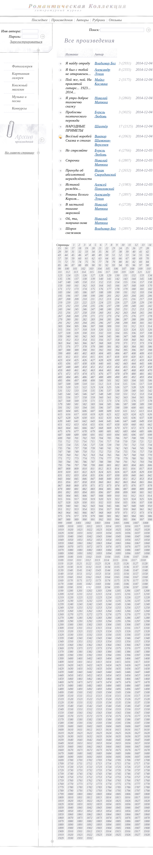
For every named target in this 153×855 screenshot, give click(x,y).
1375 (118, 648)
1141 (79, 570)
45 (73, 255)
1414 (108, 661)
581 (76, 404)
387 (60, 350)
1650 (70, 743)
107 (124, 268)
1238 (146, 600)
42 (147, 251)
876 (133, 485)
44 (66, 255)
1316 (127, 627)
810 (84, 468)
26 (134, 248)
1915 (118, 831)
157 (141, 282)
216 (133, 299)
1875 (118, 817)
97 (141, 265)
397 (141, 350)
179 (125, 289)
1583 (99, 719)
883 (92, 489)
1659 (60, 746)
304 (68, 326)
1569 (60, 716)
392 (101, 350)
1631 (80, 736)
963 (60, 512)
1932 (89, 838)
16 (66, 248)
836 (101, 475)
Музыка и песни (19, 99)
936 (133, 502)
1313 (98, 627)
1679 (60, 753)
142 (117, 278)
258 (84, 312)
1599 (60, 726)
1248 (146, 604)
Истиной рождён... (73, 186)
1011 (80, 526)
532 (68, 390)
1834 (108, 804)
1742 (89, 773)
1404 (108, 658)
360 (133, 339)
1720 (70, 766)
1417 (137, 661)
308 (101, 326)
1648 (146, 739)
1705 (118, 760)
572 (101, 400)
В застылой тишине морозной (75, 208)
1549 (60, 709)
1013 (98, 526)
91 (100, 265)
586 (117, 404)
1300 (70, 624)
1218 (146, 594)
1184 (107, 583)
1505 (118, 692)
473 (76, 373)
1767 (137, 780)
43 (59, 255)
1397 (137, 655)
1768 (146, 780)
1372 (89, 648)
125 (76, 275)
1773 (99, 783)
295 (92, 322)
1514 (108, 695)
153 (109, 282)
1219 (60, 597)
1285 (118, 617)
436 (68, 363)
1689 (60, 756)
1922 (89, 834)
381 (109, 346)
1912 (89, 831)
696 (133, 434)
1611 (80, 729)
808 (68, 468)
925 (141, 499)
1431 (80, 668)
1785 (118, 787)
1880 (70, 821)
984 (133, 516)
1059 (60, 543)
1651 (80, 743)
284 (101, 319)
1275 (118, 614)
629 (76, 417)
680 (101, 431)
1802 (89, 794)
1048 (146, 536)
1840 (70, 807)
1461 (80, 678)
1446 (127, 672)
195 (60, 295)
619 (92, 414)
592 (68, 407)
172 (68, 289)
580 (68, 404)
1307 (137, 624)
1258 (146, 607)
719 (125, 441)
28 (147, 248)
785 (76, 461)
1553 (99, 709)
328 (68, 333)
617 (76, 414)
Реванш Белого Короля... (77, 196)
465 (109, 370)
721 (141, 441)
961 (141, 509)
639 (60, 421)
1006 (126, 522)
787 (92, 461)
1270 (70, 614)
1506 (127, 692)
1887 (137, 821)
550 (117, 394)
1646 (127, 739)
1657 (137, 743)
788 (101, 461)
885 (109, 489)
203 (125, 295)
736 (68, 448)
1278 (146, 614)
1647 (137, 739)
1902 (89, 827)
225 (109, 302)
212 (100, 299)
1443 (99, 672)
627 (60, 417)
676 (68, 431)
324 (133, 329)
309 (109, 326)
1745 (118, 773)
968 (101, 512)
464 (101, 370)
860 (101, 482)
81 (127, 261)
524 (101, 387)
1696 (127, 756)
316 (68, 329)
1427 (137, 665)
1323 (99, 631)
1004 (107, 522)
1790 (70, 790)
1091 (80, 553)
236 (101, 305)
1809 (60, 797)
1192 (88, 587)
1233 (99, 600)
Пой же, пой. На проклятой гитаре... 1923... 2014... (78, 86)
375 (60, 346)
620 (101, 414)
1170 (70, 580)
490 (117, 377)
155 (125, 282)
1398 (146, 655)
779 (125, 458)
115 (91, 272)
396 (133, 350)
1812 (89, 797)
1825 (118, 800)
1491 (80, 689)
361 (141, 339)
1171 (79, 580)
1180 (70, 583)
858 (84, 482)
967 (92, 512)
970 (117, 512)
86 (66, 265)
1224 (108, 597)
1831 (80, 804)
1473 (99, 682)
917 (76, 499)
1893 (99, 824)
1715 (118, 763)
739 (92, 448)
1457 (137, 675)
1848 (146, 807)
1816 (127, 797)
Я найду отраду (78, 63)
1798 (146, 790)
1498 (146, 689)
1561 (80, 712)
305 (76, 326)
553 (141, 394)
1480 (70, 685)
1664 (108, 746)
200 (101, 295)
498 (84, 380)
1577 (137, 716)
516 (133, 383)
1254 (108, 607)
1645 (118, 739)
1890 (70, 824)
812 (100, 468)
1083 (99, 550)
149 (76, 282)
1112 (88, 560)
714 (84, 441)
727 (92, 444)
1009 (60, 526)
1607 (137, 726)
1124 (107, 563)
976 (68, 516)
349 (141, 336)
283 (92, 319)
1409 (60, 661)
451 (92, 366)
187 (92, 292)
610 (117, 411)
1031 (80, 533)
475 (92, 373)
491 (125, 377)
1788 (146, 787)
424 (68, 360)
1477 (137, 682)
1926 (127, 834)
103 (91, 268)
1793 (99, 790)
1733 (99, 770)
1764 (108, 780)
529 (141, 387)
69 (141, 258)
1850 (70, 811)
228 (133, 302)
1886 (127, 821)
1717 (137, 763)
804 (133, 465)
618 (84, 414)
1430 (70, 668)
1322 (89, 631)
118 (115, 272)
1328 (146, 631)
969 (109, 512)
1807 (137, 794)
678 (84, 431)
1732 (89, 770)
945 (109, 505)
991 (92, 519)
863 (125, 482)
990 (84, 519)
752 (101, 451)
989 (76, 519)
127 (92, 275)
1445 (118, 672)
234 (84, 305)
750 (84, 451)
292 (68, 322)
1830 (70, 804)
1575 (118, 716)
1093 (99, 553)
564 (133, 397)
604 (68, 411)
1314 (108, 627)
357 (109, 339)
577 (141, 400)
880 (68, 489)
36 (107, 251)
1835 (118, 804)
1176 (126, 580)
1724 (108, 766)
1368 (146, 644)
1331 (80, 634)
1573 (99, 716)
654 (84, 424)
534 (84, 390)
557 (76, 397)
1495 (118, 689)
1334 (108, 634)
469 (141, 370)
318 (84, 329)
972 (133, 512)
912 (133, 495)
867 (60, 485)
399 (60, 353)
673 (141, 427)
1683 (99, 753)
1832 (89, 804)
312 (133, 326)
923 (125, 499)
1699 (60, 760)
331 (92, 333)
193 (141, 292)
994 (117, 519)
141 (109, 278)
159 (60, 285)
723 (60, 444)
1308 (146, 624)
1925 (118, 834)
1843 (99, 807)
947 (125, 505)
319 (92, 329)
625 (141, 414)
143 (125, 278)
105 (107, 268)
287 (125, 319)
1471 (80, 682)
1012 (89, 526)
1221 (80, 597)
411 (60, 356)
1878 (146, 817)
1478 (146, 682)
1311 (80, 627)
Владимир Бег (105, 63)
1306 (127, 624)
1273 (99, 614)
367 (92, 343)
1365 (118, 644)
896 (101, 492)
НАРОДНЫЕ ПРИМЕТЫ (75, 128)
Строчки (72, 160)
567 (60, 400)
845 (76, 478)
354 (84, 339)
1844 (108, 807)
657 (109, 424)
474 (84, 373)
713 (76, 441)
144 (133, 278)
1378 (146, 648)
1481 (80, 685)
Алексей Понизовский (104, 186)
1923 (99, 834)
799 (92, 465)
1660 (70, 746)
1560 (70, 712)
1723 (99, 766)
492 (133, 377)
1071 (80, 546)
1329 (60, 634)
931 (92, 502)
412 (68, 356)
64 (107, 258)
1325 (118, 631)
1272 (89, 614)
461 (76, 370)
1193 (98, 587)
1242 (89, 604)
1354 (108, 641)
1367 (137, 644)
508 (68, 383)
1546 (127, 705)
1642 (89, 739)
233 (76, 305)
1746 (127, 773)
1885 (118, 821)
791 (125, 461)
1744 (108, 773)
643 (92, 421)
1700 (70, 760)
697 (141, 434)
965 (76, 512)
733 (141, 444)
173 (76, 289)
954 (84, 509)
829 (141, 472)
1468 (146, 678)
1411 (80, 661)
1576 (127, 716)
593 (76, 407)
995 (125, 519)
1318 (146, 627)
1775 (118, 783)
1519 (60, 699)
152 (101, 282)
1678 (146, 750)
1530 (70, 702)
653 (76, 424)
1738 (146, 770)
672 (133, 427)
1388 (146, 651)
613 (141, 411)
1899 (60, 827)
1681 (80, 753)
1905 (118, 827)
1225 (118, 597)
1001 (78, 522)
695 (125, 434)
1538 (146, 702)
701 (76, 438)
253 (141, 309)
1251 (80, 607)
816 (133, 468)
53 (127, 255)
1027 (137, 529)
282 (84, 319)
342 (84, 336)
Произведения (62, 20)
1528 (146, 699)
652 (68, 424)
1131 (79, 566)
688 (68, 434)
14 (150, 244)
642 (84, 421)
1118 (143, 560)
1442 (89, 672)
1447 (137, 672)
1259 (60, 611)
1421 (80, 665)
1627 (137, 733)
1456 (127, 675)
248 (101, 309)
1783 (99, 787)
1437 (137, 668)
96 (134, 265)
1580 (70, 719)
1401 (80, 658)
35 (100, 251)
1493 (99, 689)
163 (92, 285)
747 (60, 451)
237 (109, 305)
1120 (70, 563)
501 (109, 380)
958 (117, 509)
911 (125, 495)
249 (109, 309)
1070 (70, 546)
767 (125, 455)
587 (125, 404)
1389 (60, 655)
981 (109, 516)
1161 (79, 577)
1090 (70, 553)
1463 (99, 678)
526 (117, 387)
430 (117, 360)
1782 (89, 787)
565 (141, 397)
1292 (89, 621)
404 (101, 353)
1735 (118, 770)
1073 (99, 546)
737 (76, 448)
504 (133, 380)
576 (133, 400)
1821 (80, 800)
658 (117, 424)
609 (109, 411)
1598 (146, 722)
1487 (137, 685)
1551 (80, 709)
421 (141, 356)
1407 (137, 658)
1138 (145, 566)
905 (76, 495)
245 (76, 309)
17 (73, 248)
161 (76, 285)
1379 (60, 651)
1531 (80, 702)
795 (60, 465)
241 (141, 305)
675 (60, 431)
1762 (89, 780)
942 (84, 505)
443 (125, 363)
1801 (80, 794)
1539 (60, 705)
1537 (137, 702)
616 (68, 414)
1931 (80, 838)
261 (109, 312)
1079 (60, 550)
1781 (80, 787)
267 (60, 316)
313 (141, 326)
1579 (60, 719)
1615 (118, 729)
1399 (60, 658)
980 (101, 516)
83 (141, 261)
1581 (80, 719)
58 (66, 258)
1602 (89, 726)
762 (84, 455)
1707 (137, 760)
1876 (127, 817)
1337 (137, 634)
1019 (60, 529)
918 (84, 499)
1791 (80, 790)
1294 (108, 621)
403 (92, 353)
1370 (70, 648)
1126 (126, 563)
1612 (89, 729)
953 (76, 509)
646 (117, 421)
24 (120, 248)
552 (133, 394)
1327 (137, 631)
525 (109, 387)
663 (60, 427)
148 (68, 282)
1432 (89, 668)
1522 (89, 699)
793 (141, 461)
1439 (60, 672)
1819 (60, 800)
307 (92, 326)
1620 (70, 733)
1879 (60, 821)
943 (92, 505)
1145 (117, 570)
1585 (118, 719)
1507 (137, 692)
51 (114, 255)
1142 (88, 570)
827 (125, 472)
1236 (127, 600)
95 (127, 265)
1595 (118, 722)
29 (59, 251)
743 (125, 448)
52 (120, 255)
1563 (99, 712)
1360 (70, 644)
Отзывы (115, 20)
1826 (127, 800)
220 (68, 302)
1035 (118, 533)
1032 (89, 533)
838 (117, 475)
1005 (116, 522)
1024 (108, 529)
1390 (70, 655)
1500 (70, 692)
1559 (60, 712)
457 (141, 366)
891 (60, 492)
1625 (118, 733)
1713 (98, 763)
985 (141, 516)
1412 (89, 661)
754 (117, 451)
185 (76, 292)
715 (92, 441)
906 (84, 495)
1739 (60, 773)
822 (84, 472)
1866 (127, 814)
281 (76, 319)
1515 (118, 695)
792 (133, 461)
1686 (127, 753)
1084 (108, 550)
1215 (118, 594)
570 (84, 400)
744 (133, 448)
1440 (70, 672)
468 (133, 370)
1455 (118, 675)
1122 (88, 563)
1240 (70, 604)
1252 (89, 607)
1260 (70, 611)
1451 (80, 675)
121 (139, 272)
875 (125, 485)
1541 (80, 705)
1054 (108, 539)
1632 (89, 736)
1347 (137, 638)
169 (141, 285)
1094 (108, 553)
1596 (127, 722)
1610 (70, 729)
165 (109, 285)
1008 (145, 522)
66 (120, 258)
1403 (99, 658)
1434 (108, 668)
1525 (118, 699)
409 (141, 353)
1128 (144, 563)
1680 (70, 753)
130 (117, 275)
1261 (80, 611)
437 (76, 363)
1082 (89, 550)
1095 (118, 553)
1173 (98, 580)
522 (84, 387)
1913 (98, 831)
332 (101, 333)
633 (109, 417)
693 (109, 434)
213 (109, 299)
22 (107, 248)
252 (133, 309)
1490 (70, 689)
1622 (89, 733)
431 (125, 360)
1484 (108, 685)
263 (125, 312)
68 (134, 258)
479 (125, 373)
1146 (126, 570)
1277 (137, 614)
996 (133, 519)
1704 (108, 760)
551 (125, 394)
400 (68, 353)
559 (92, 397)
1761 (80, 780)
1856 (127, 811)
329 (76, 333)
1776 (127, 783)
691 (92, 434)
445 (141, 363)
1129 (60, 566)
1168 (145, 577)
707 (125, 438)
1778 (146, 783)
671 (125, 427)
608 (101, 411)
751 (92, 451)
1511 (80, 695)
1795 (118, 790)
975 (60, 516)
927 (60, 502)
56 (147, 255)
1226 (127, 597)
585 (109, 404)
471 (60, 373)
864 (133, 482)
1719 (60, 766)
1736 (127, 770)
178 (117, 289)
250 (117, 309)
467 (125, 370)
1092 (89, 553)
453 (109, 366)
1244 (108, 604)
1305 (118, 624)
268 (68, 316)
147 (60, 282)
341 (76, 336)
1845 (118, 807)
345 (109, 336)
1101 (79, 556)
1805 (118, 794)
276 (133, 316)
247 (92, 309)
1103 (98, 556)
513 (109, 383)
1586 (127, 719)
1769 (60, 783)
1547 (137, 705)
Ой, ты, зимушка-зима (76, 221)
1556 (127, 709)
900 (133, 492)
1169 (60, 580)
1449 (60, 675)
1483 (99, 685)
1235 (118, 600)
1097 (137, 553)
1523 (99, 699)
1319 (60, 631)
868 (68, 485)
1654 (108, 743)
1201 (79, 590)
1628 (146, 733)
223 (92, 302)
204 (133, 295)
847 (92, 478)
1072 (89, 546)
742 (117, 448)
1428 (146, 665)
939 (60, 505)
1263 (99, 611)
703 (92, 438)
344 (101, 336)
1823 (99, 800)
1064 (108, 543)
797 (76, 465)
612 (133, 411)
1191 (79, 587)
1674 (108, 750)
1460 (70, 678)
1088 (146, 550)
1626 (127, 733)
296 (101, 322)
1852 (89, 811)
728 (101, 444)
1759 (60, 780)
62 (93, 258)
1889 (60, 824)
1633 (99, 736)
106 (116, 268)
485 (76, 377)
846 (84, 478)
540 (133, 390)
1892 (89, 824)
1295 (118, 621)
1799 (60, 794)
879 (60, 489)
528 (133, 387)
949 (141, 505)
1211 (80, 594)
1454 (108, 675)
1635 (118, 736)
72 (66, 261)
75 (86, 261)
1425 (118, 665)
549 (109, 394)
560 (101, 397)
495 (60, 380)
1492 (89, 689)
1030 (70, 533)
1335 (118, 634)
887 (125, 489)
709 (141, 438)
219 (60, 302)
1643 (99, 739)
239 (125, 305)
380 (101, 346)
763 (92, 455)
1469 (60, 682)
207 (60, 299)
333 (109, 333)
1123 (98, 563)
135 (60, 278)
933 (109, 502)
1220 (70, 597)
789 (109, 461)
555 (60, 397)
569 (76, 400)
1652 (89, 743)
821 (76, 472)
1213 (98, 594)
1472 (89, 682)
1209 (60, 594)
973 (141, 512)
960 (133, 509)
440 (101, 363)
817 (141, 468)
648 (133, 421)
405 (109, 353)
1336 (127, 634)
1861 (80, 814)
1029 (60, 533)
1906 (127, 827)
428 (101, 360)
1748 (146, 773)
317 (76, 329)
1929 (60, 838)
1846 (127, 807)
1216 (127, 594)
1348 (146, 638)
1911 (80, 831)
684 (133, 431)
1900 (70, 827)
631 (92, 417)
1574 (108, 716)
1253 (99, 607)
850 (117, 478)
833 (76, 475)
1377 (137, 648)
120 (131, 272)
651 (60, 424)
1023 (99, 529)
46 (80, 255)
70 (147, 258)
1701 (80, 760)
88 (80, 265)
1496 (127, 689)
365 (76, 343)
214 (117, 299)
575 (125, 400)
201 (109, 295)
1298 (146, 621)
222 (84, 302)
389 (76, 350)
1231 (80, 600)
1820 (70, 800)
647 (125, 421)
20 (93, 248)
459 (60, 370)
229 (141, 302)
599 (125, 407)
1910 (70, 831)
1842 (89, 807)
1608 (146, 726)
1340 (70, 638)
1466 (127, 678)
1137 (135, 566)
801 (109, 465)
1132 (88, 566)
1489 (60, 689)
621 (109, 414)
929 (76, 502)
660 (133, 424)
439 (92, 363)
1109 (60, 560)
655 (92, 424)
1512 (89, 695)
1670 (70, 750)
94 (120, 265)
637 (141, 417)
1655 (118, 743)
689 (76, 434)
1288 (146, 617)
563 (125, 397)
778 (117, 458)
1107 (135, 556)
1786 (127, 787)
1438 (146, 668)
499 (92, 380)
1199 (60, 590)
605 (76, 411)
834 (84, 475)
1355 (118, 641)
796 (68, 465)
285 (109, 319)
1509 (60, 695)
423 (60, 360)
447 (60, 366)
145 (141, 278)
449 (76, 366)
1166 (126, 577)
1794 (108, 790)
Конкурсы (19, 108)
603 (60, 411)
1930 (70, 838)
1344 (108, 638)
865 (141, 482)
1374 (108, 648)
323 (125, 329)
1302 (89, 624)
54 (134, 255)
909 (109, 495)
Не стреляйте (76, 150)
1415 (118, 661)
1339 (60, 638)
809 (76, 468)
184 (68, 292)
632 (101, 417)
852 (133, 478)
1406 (127, 658)
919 (92, 499)
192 (133, 292)
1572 (89, 716)
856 (68, 482)
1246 (127, 604)
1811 (80, 797)
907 (92, 495)
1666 (127, 746)
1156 (126, 573)
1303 (99, 624)
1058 (146, 539)
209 (76, 299)
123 (60, 275)
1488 (146, 685)
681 (109, 431)
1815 (118, 797)
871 (92, 485)
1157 (135, 573)
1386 (127, 651)
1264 (108, 611)
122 (148, 272)
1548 (146, 705)
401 (76, 353)
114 (83, 272)
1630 (70, 736)
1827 (137, 800)
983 (125, 516)
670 (117, 427)
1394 (108, 655)
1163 (98, 577)
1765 (118, 780)
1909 (60, 831)
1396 (127, 655)
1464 (108, 678)
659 (125, 424)
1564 (108, 712)
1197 (135, 587)
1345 (118, 638)
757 (141, 451)
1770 (70, 783)
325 (141, 329)
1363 (99, 644)
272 (101, 316)
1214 (108, 594)
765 (109, 455)
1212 (89, 594)
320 (101, 329)
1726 (127, 766)
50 (107, 255)
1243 (99, 604)
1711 (80, 763)
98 (147, 265)
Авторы (82, 20)
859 (92, 482)
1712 (89, 763)
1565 (118, 712)
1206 (127, 590)
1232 (89, 600)
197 (76, 295)
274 (117, 316)
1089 (60, 553)
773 (76, 458)
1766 (127, 780)
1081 (80, 550)
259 (92, 312)
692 (101, 434)
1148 (145, 570)
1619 (60, 733)
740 (101, 448)
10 (123, 244)
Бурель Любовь (100, 114)
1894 (108, 824)
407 (125, 353)
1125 (116, 563)
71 (59, 261)
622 (117, 414)
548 (101, 394)
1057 (137, 539)
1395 (118, 655)
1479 (60, 685)
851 (125, 478)
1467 (137, 678)
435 (60, 363)
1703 (99, 760)
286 (117, 319)
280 (68, 319)
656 (101, 424)
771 (60, 458)
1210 (70, 594)
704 (101, 438)
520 (68, 387)
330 (84, 333)
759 (60, 455)
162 (84, 285)
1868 (146, 814)
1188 (145, 583)
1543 (99, 705)
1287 (137, 617)
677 (76, 431)
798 (84, 465)
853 (141, 478)
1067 (137, 543)
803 (125, 465)
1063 (99, 543)
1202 (89, 590)
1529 (60, 702)
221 (76, 302)
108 (132, 268)
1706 (127, 760)
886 (117, 489)
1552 (89, 709)
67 (127, 258)
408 (133, 353)
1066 (127, 543)
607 (92, 411)
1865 (118, 814)
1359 (60, 644)
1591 (80, 722)
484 (68, 377)
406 (117, 353)
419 (125, 356)
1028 (146, 529)
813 (109, 468)
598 (117, 407)
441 (109, 363)
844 (68, 478)
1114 (106, 560)
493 (141, 377)
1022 (89, 529)
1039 (60, 536)
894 (84, 492)
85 (59, 265)
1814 (108, 797)
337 (141, 333)
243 (60, 309)
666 (84, 427)
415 (92, 356)
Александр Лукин (102, 72)
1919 (60, 834)
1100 (70, 556)
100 (67, 268)
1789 (60, 790)
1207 (137, 590)
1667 (137, 746)
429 (109, 360)
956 (101, 509)
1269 (60, 614)
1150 (70, 573)
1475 (118, 682)
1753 (99, 777)
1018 (146, 526)
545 (76, 394)
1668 (146, 746)
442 (117, 363)
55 (141, 255)
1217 (137, 594)
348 (133, 336)
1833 (99, 804)
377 (76, 346)
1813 (98, 797)
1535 (118, 702)
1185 (117, 583)
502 (117, 380)
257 (76, 312)
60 (80, 258)
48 (93, 255)
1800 (70, 794)
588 (133, 404)
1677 (137, 750)
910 (117, 495)
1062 (89, 543)
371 (125, 343)
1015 (118, 526)
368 (101, 343)
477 (109, 373)
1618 (146, 729)
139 (92, 278)
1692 (89, 756)
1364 (108, 644)
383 (125, 346)
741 (109, 448)
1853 (99, 811)
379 (92, 346)
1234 (108, 600)
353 (76, 339)
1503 (99, 692)
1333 (99, 634)
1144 (107, 570)
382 (117, 346)
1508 (146, 692)
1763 (99, 780)
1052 (89, 539)
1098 (146, 553)
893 (76, 492)
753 (109, 451)
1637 (137, 736)
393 (109, 350)
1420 (70, 665)
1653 (99, 743)
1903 (99, 827)
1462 (89, 678)
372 (133, 343)
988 (68, 519)
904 (68, 495)
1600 (70, 726)
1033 (99, 533)
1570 (70, 716)
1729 (60, 770)
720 (133, 441)
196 (68, 295)
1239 (60, 604)
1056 (127, 539)
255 (60, 312)
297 (109, 322)
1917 (137, 831)
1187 (135, 583)
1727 (137, 766)
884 (101, 489)
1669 (60, 750)
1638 (146, 736)
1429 (60, 668)
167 (125, 285)
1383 (99, 651)
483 (60, 377)
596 (101, 407)
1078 (146, 546)
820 (68, 472)
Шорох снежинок (73, 231)
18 (80, 248)
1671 (80, 750)
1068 (146, 543)
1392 (89, 655)
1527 (137, 699)
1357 (137, 641)
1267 (137, 611)
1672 (89, 750)
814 (117, 468)
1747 (137, 773)
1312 (89, 627)
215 (125, 299)
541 (141, 390)
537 (109, 390)
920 (101, 499)
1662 (89, 746)
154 (117, 282)
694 (117, 434)
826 (117, 472)
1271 (80, 614)
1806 (127, 794)
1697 (137, 756)
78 (107, 261)
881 (76, 489)
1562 (89, 712)
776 (101, 458)
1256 (127, 607)
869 (76, 485)
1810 (70, 797)
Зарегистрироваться (26, 42)
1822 (89, 800)
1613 (98, 729)
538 (117, 390)
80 (120, 261)
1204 (108, 590)
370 (117, 343)
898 (117, 492)
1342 (89, 638)
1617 (137, 729)
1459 (60, 678)
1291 (80, 621)
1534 (108, 702)
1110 (70, 560)
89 (86, 265)
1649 (60, 743)
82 (134, 261)
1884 (108, 821)
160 (68, 285)
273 (109, 316)
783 (60, 461)
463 (92, 370)
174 (84, 289)
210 (84, 299)
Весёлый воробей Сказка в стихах (78, 138)
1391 (80, 655)
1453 (99, 675)
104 (99, 268)
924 (133, 499)
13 (143, 244)
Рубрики (98, 20)
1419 (60, 665)
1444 (108, 672)
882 (84, 489)
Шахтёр (101, 126)
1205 (118, 590)
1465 (118, 678)
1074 (108, 546)
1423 (99, 665)
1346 (127, 638)
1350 (70, 641)
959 (125, 509)
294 (84, 322)
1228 (146, 597)
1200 (70, 590)
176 (101, 289)
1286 (127, 617)
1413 (98, 661)
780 (133, 458)
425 (76, 360)
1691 (80, 756)
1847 (137, 807)
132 (133, 275)
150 (84, 282)
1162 (88, 577)
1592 (89, 722)
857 (76, 482)
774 (84, 458)
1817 (137, 797)
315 (60, 329)
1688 (146, 753)
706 (117, 438)
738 (84, 448)
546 (84, 394)
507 (60, 383)
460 (68, 370)
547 (92, 394)
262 (117, 312)
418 (117, 356)
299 (125, 322)
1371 (80, 648)
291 (60, 322)
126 (84, 275)
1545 (118, 705)
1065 (118, 543)
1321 (80, 631)
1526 (127, 699)
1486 (127, 685)
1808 (146, 794)
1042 (89, 536)
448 (68, 366)
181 (141, 289)
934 (117, 502)
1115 (115, 560)
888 (133, 489)
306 (84, 326)
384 (133, 346)
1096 (127, 553)
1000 (69, 522)
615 (60, 414)
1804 (108, 794)
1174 (107, 580)
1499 (60, 692)
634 (117, 417)
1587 (137, 719)
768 (133, 455)
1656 (127, 743)
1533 (99, 702)
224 (101, 302)
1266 (127, 611)
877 (141, 485)
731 (125, 444)
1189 (60, 587)
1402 (89, 658)
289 (141, 319)
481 (141, 373)
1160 (70, 577)
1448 (146, 672)
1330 (70, 634)
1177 (135, 580)
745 (141, 448)
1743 (99, 773)
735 (60, 448)
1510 (70, 695)
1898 (146, 824)
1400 (70, 658)
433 (141, 360)
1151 (79, 573)
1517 (137, 695)
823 (92, 472)
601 (141, 407)
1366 (127, 644)
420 (133, 356)
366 (84, 343)
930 (84, 502)
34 (93, 251)
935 (125, 502)
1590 (70, 722)
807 (60, 468)
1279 (60, 617)
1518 (146, 695)
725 (76, 444)
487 (92, 377)
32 (80, 251)
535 (92, 390)
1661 (80, 746)
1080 (70, 550)
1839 (60, 807)
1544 (108, 705)
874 (117, 485)
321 (109, 329)
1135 (117, 566)
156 (133, 282)
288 (133, 319)
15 (59, 248)
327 (60, 333)
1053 (99, 539)
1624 (108, 733)
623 (125, 414)
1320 (70, 631)
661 (141, 424)
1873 (99, 817)
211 (92, 299)
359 (125, 339)
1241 (80, 604)
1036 (127, 533)
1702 (89, 760)
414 (84, 356)
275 (125, 316)
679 (92, 431)
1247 (137, 604)
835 (92, 475)
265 (141, 312)
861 (109, 482)
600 (133, 407)
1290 (70, 621)
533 (76, 390)
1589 (60, 722)
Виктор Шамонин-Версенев (103, 140)
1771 (80, 783)
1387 (137, 651)
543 (60, 394)
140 (101, 278)
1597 (137, 722)
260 (101, 312)
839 (125, 475)
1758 (146, 777)
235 (92, 305)
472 (68, 373)
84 (147, 261)
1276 (127, 614)
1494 (108, 689)
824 (101, 472)
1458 (146, 675)
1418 (146, 661)
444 (133, 363)
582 (84, 404)
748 (68, 451)
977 (76, 516)
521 (76, 387)
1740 (70, 773)
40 (134, 251)
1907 (137, 827)
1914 (108, 831)
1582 (89, 719)
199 (92, 295)
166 (117, 285)
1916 (127, 831)
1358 (146, 641)
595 (92, 407)
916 (68, 499)
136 (68, 278)
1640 (70, 739)
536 (101, 390)
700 (68, 438)
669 (109, 427)
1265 (118, 611)
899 (125, 492)
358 (117, 339)
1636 (127, 736)
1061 (80, 543)
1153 (98, 573)
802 (117, 465)
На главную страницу (19, 152)
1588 (146, 719)
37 (114, 251)
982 (117, 516)
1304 (108, 624)
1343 (99, 638)
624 (133, 414)
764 (101, 455)
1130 (70, 566)
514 (117, 383)
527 (125, 387)
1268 (146, 611)
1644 (108, 739)
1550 (70, 709)
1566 (127, 712)
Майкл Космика (101, 82)
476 (101, 373)
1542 (89, 705)
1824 (108, 800)
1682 (89, 753)
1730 (70, 770)
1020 (70, 529)
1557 (137, 709)
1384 (108, 651)
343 (92, 336)
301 (141, 322)
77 (100, 261)
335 (125, 333)
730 (117, 444)
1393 (99, 655)
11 (129, 244)
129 (109, 275)
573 (109, 400)
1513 (98, 695)
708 (133, 438)
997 (141, 519)
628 (68, 417)
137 (76, 278)
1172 (88, 580)
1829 (60, 804)
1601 (80, 726)
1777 (137, 783)
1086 (127, 550)
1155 (117, 573)
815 (125, 468)
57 (59, 258)
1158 (145, 573)
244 (68, 309)
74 (80, 261)
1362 (89, 644)
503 (125, 380)
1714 (108, 763)
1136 (126, 566)
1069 (60, 546)
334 (117, 333)
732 (133, 444)
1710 (70, 763)
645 (109, 421)
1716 (127, 763)
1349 (60, 641)
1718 (146, 763)
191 (125, 292)
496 (68, 380)
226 (117, 302)
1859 (60, 814)
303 (60, 326)
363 (60, 343)
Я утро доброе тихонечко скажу (77, 102)
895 (92, 492)
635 (125, 417)
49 (100, 255)
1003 (97, 522)
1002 (88, 522)
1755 (118, 777)
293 (76, 322)
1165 (117, 577)
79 (114, 261)
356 (101, 339)
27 (141, 248)
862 (117, 482)
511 (92, 383)
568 (68, 400)
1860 (70, 814)
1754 (108, 777)
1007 (135, 522)
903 (60, 495)
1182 (88, 583)
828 (133, 472)
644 (101, 421)
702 (84, 438)
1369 (60, 648)
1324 (108, 631)
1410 (70, 661)
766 (117, 455)
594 (84, 407)
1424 (108, 665)
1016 (127, 526)
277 (141, 316)
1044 (108, 536)
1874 (108, 817)
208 (68, 299)
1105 (117, 556)
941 (76, 505)
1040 (70, 536)
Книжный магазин (19, 87)
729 (109, 444)
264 (133, 312)
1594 (108, 722)
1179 (60, 583)
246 (84, 309)
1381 (80, 651)
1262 (89, 611)
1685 (118, 753)
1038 (146, 533)
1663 (99, 746)
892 (68, 492)
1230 (70, 600)
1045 (118, 536)
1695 (118, 756)
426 (84, 360)
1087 (137, 550)
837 (109, 475)
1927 (137, 834)
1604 (108, 726)
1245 (118, 604)
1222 (89, 597)
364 (68, 343)
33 (86, 251)
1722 (89, 766)
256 (68, 312)
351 (60, 339)
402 (84, 353)
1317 (137, 627)
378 (84, 346)
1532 (89, 702)
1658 (146, 743)
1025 (118, 529)
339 (60, 336)
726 (84, 444)
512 (100, 383)
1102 (89, 556)
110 (148, 268)
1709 (60, 763)
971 (125, 512)
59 (73, 258)
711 (60, 441)
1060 (70, 543)
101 (75, 268)
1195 (117, 587)
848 (101, 478)
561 (109, 397)
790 (117, 461)
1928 (146, 834)
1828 (146, 800)
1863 (99, 814)
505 (141, 380)
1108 (145, 556)
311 (125, 326)
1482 (89, 685)
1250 (70, 607)
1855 (118, 811)
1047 (137, 536)
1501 (80, 692)
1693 (99, 756)
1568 (146, 712)
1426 (127, 665)
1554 (108, 709)
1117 (134, 560)
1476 (127, 682)
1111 (79, 560)
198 (84, 295)
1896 (127, 824)
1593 (99, 722)
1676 (127, 750)
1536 (127, 702)
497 (76, 380)
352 (68, 339)
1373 (99, 648)
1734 (108, 770)
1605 (118, 726)
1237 (137, 600)
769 (141, 455)
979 (92, 516)
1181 (79, 583)
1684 (108, 753)
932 (101, 502)
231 (60, 305)
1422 (89, 665)
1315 (118, 627)
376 (68, 346)
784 (68, 461)
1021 (80, 529)
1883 (99, 821)
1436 (127, 668)
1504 (108, 692)
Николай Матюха (101, 100)
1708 (146, 760)
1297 (137, 621)
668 (101, 427)
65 (114, 258)
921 (109, 499)
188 (101, 292)
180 (133, 289)
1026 (127, 529)
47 (86, 255)
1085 (118, 550)
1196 (126, 587)
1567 (137, 712)
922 (117, 499)
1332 (89, 634)
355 (92, 339)
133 (141, 275)
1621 (80, 733)
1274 (108, 614)
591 (60, 407)
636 (133, 417)
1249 (60, 607)
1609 (60, 729)
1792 (89, 790)
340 (68, 336)
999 (60, 522)
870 (84, 485)
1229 (60, 600)
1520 (70, 699)
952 (68, 509)
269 (76, 316)
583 (92, 404)
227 (125, 302)
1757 (137, 777)
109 (140, 268)
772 (68, 458)
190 (117, 292)
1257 (137, 607)
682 (117, 431)
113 (75, 272)
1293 (99, 621)
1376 (127, 648)
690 (84, 434)
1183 (98, 583)
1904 (108, 827)
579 (60, 404)
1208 (146, 590)
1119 (60, 563)
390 (84, 350)
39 (127, 251)
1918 (146, 831)
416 (100, 356)
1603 (99, 726)
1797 (137, 790)
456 (133, 366)
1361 (80, 644)
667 (92, 427)
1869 (60, 817)
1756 (127, 777)
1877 (137, 817)
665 (76, 427)
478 (117, 373)
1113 (97, 560)
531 (60, 390)
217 (141, 299)
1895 (118, 824)
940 (68, 505)
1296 (127, 621)
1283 (99, 617)
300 (133, 322)
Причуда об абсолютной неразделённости (79, 174)
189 (109, 292)
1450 (70, 675)
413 (76, 356)
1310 (70, 627)
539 (125, 390)
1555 (118, 709)
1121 (79, 563)
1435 (118, 668)
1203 (98, 590)
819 (60, 472)
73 (73, 261)
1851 (80, 811)
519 (60, 387)
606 (84, 411)
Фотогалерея (22, 66)
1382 (89, 651)
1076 (127, 546)
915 (60, 499)
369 (109, 343)
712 (68, 441)
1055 (118, 539)
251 (125, 309)
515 (125, 383)
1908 (146, 827)
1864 (108, 814)
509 (76, 383)
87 (73, 265)
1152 (88, 573)
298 (117, 322)
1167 (135, 577)
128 (101, 275)
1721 (80, 766)
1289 (60, 621)
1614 (108, 729)
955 (92, 509)
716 (100, 441)
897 (109, 492)
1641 (80, 739)
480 (133, 373)
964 (68, 512)
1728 (146, 766)
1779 (60, 787)
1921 (80, 834)
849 (109, 478)
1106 (126, 556)
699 (60, 438)
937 (141, 502)
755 (125, 451)
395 (125, 350)
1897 (137, 824)
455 (125, 366)
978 (84, 516)
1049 (60, 539)
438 (84, 363)
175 (92, 289)
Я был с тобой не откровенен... (78, 72)
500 (101, 380)
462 (84, 370)
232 (68, 305)
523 (92, 387)
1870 (70, 817)
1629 (60, 736)
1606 (127, 726)
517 (141, 383)
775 (92, 458)
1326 (127, 631)
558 (84, 397)
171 (60, 289)
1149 (60, 573)
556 (68, 397)
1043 (99, 536)
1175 (117, 580)
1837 (137, 804)
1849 (60, 811)
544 (68, 394)
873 (109, 485)
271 (92, 316)
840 (133, 475)
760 (68, 455)
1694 (108, 756)
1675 (118, 750)
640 (68, 421)
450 (84, 366)
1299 (60, 624)
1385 (118, 651)
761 (76, 455)
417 (109, 356)
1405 (118, 658)
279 (60, 319)
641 (76, 421)
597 (109, 407)
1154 (107, 573)
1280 (70, 617)
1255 (118, 607)
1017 (137, 526)
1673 (99, 750)
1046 (127, 536)
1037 (137, 533)
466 (117, 370)
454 (117, 366)
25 (127, 248)
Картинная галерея (20, 76)
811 (92, 468)
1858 (146, 811)
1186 (126, 583)
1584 (108, 719)
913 (141, 495)
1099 (60, 556)
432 (133, 360)
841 (141, 475)
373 (141, 343)
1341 (80, 638)
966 (84, 512)
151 (92, 282)
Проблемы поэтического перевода (76, 116)
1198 (145, 587)
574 (117, 400)
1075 (118, 546)
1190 (70, 587)
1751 (80, 777)
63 (100, 258)
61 (86, 258)
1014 (108, 526)
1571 (80, 716)
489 (109, 377)
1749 (60, 777)
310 (117, 326)
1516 (127, 695)
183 (60, 292)
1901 (80, 827)
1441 (80, 672)
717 (109, 441)
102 (83, 268)
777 (109, 458)
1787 (137, 787)
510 (84, 383)
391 (92, 350)
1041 (80, 536)
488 (101, 377)
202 (117, 295)
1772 (89, 783)
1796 (127, 790)
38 (120, 251)
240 (133, 305)
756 (133, 451)
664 (68, 427)
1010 (70, 526)
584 (101, 404)
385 (141, 346)
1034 (108, 533)
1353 (99, 641)
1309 (60, 627)
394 (117, 350)
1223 (99, 597)
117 (107, 272)
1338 (146, 634)
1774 (108, 783)
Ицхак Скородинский (105, 172)
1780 (70, 787)
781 (141, 458)
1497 (137, 689)
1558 (146, 709)
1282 (89, 617)
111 (59, 272)
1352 (89, 641)
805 (141, 465)
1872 (89, 817)
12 (136, 244)
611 (125, 411)
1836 (127, 804)
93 (114, 265)
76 (93, 261)
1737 (137, 770)
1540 (70, 705)
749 (76, 451)
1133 (98, 566)
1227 (137, 597)
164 (101, 285)
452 (101, 366)
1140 (70, 570)
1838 (146, 804)
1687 (137, 753)
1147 (135, 570)
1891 (80, 824)
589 (141, 404)
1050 (70, 539)
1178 (145, 580)
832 (68, 475)
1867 (137, 814)
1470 (70, 682)
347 (125, 336)
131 (125, 275)
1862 (89, 814)
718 (117, 441)
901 (141, 492)
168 (133, 285)
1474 (108, 682)
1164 (107, 577)
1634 (108, 736)
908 (101, 495)
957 (109, 509)
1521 (80, 699)
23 (114, 248)
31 (73, 251)
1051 (80, 539)
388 (68, 350)
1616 (127, 729)
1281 (80, 617)
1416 (127, 661)
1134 (107, 566)
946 (117, 505)
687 (60, 434)
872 (101, 485)
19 (86, 248)
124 (68, 275)
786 (84, 461)
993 (109, 519)
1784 (108, 787)
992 (101, 519)
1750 (70, 777)
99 (59, 268)
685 (141, 431)
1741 (80, 773)
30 (66, 251)
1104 (107, 556)
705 (109, 438)
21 (100, 248)
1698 (146, 756)
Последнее (40, 20)
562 (117, 397)
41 (141, 251)
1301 (80, 624)
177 (109, 289)
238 (117, 305)
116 (99, 272)
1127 (135, 563)
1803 (99, 794)
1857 (137, 811)
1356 (127, 641)
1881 (80, 821)
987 (60, 519)
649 (141, 421)
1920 (70, 834)
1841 (80, 807)
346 (117, 336)
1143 (98, 570)
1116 (125, 560)
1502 (89, 692)
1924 (108, 834)
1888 (146, 821)
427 (92, 360)
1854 (108, 811)
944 (101, 505)
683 (125, 431)
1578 (146, 716)
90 (93, 265)
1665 (118, 746)
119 (123, 272)
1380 (70, 651)
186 (84, 292)
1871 (80, 817)
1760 (70, 780)
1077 (137, 546)
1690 (70, 756)
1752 (89, 777)
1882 (89, 821)
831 (60, 475)
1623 (99, 733)
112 (67, 272)
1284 (108, 617)
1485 (118, 685)
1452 (89, 675)
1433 (99, 668)
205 (141, 295)
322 (117, 329)
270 (84, 316)
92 (107, 265)
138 (84, 278)
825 (109, 472)
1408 (146, 658)
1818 (146, 797)
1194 (107, 587)
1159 (60, 577)
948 (133, 505)
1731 (80, 770)
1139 (60, 570)
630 (84, 417)
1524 (108, 699)
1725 (118, 766)
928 (68, 502)
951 (60, 509)
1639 (60, 739)
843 (60, 478)
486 (84, 377)
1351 (80, 641)
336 (133, 333)
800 (101, 465)
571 (92, 400)
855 (60, 482)
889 (141, 489)
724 (68, 444)
